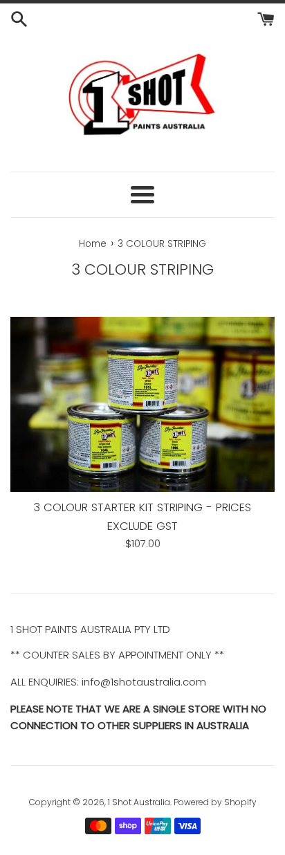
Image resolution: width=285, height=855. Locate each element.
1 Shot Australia (139, 802)
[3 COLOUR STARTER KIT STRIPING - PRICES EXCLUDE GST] (142, 404)
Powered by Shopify (215, 802)
